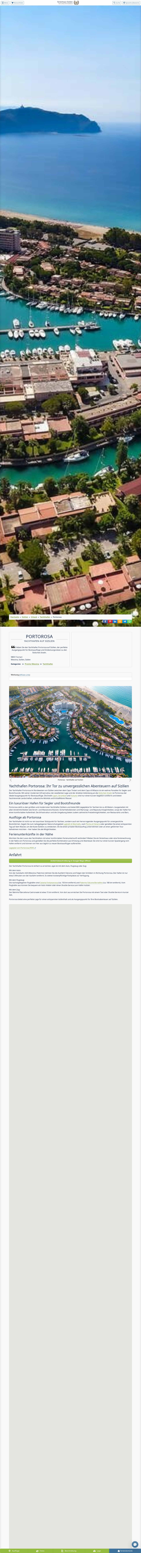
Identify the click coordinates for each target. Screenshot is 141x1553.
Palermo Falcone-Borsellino (91, 882)
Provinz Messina (32, 664)
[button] (105, 621)
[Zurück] (27, 734)
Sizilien (25, 617)
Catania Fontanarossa (49, 882)
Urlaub (34, 617)
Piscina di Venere (93, 824)
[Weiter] (113, 734)
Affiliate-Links (25, 675)
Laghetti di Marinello (72, 824)
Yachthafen (45, 617)
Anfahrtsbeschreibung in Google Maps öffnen (70, 861)
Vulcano (74, 795)
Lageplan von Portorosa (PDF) (21, 848)
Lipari (55, 795)
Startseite (14, 617)
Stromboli (62, 795)
